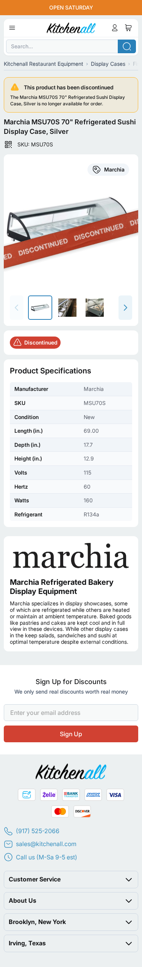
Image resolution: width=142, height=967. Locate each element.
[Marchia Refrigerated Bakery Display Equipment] (71, 555)
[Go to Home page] (71, 27)
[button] (71, 879)
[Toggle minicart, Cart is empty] (128, 28)
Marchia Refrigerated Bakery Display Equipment (62, 587)
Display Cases (108, 63)
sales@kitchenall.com (46, 844)
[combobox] (71, 46)
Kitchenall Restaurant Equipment (43, 63)
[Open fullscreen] (71, 221)
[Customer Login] (115, 28)
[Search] (127, 46)
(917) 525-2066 (37, 831)
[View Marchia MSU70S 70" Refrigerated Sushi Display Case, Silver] (40, 307)
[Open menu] (12, 28)
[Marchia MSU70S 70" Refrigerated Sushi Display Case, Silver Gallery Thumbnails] (67, 307)
